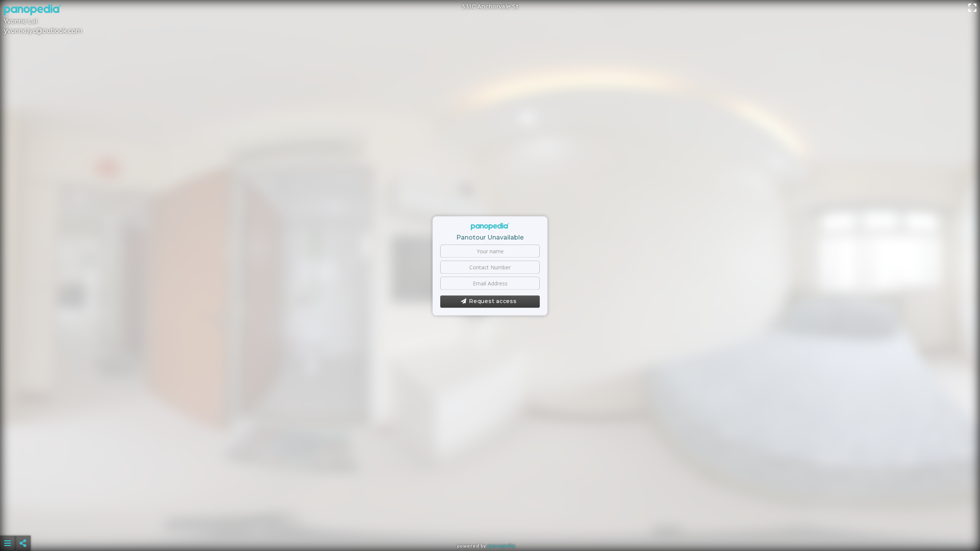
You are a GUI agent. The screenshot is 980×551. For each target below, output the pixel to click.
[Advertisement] (490, 524)
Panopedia (501, 546)
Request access (493, 301)
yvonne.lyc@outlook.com (43, 30)
